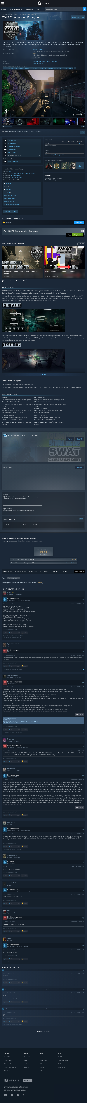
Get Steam (61, 1057)
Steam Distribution (10, 1067)
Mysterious (10, 739)
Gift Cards (7, 1071)
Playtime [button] (55, 571)
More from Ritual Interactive (23, 435)
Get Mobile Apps (63, 1060)
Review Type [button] (7, 571)
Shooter (21, 68)
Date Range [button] (44, 571)
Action (41, 68)
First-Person (35, 68)
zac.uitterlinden (12, 883)
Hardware (27, 1064)
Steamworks (8, 1064)
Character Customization (54, 68)
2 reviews (16, 646)
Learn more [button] (79, 222)
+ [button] (74, 68)
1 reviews (9, 824)
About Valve (27, 1057)
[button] (4, 9)
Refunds (42, 1071)
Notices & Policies (45, 1064)
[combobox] (64, 9)
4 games (9, 912)
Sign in (4, 131)
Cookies (42, 1067)
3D (45, 68)
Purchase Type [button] (20, 571)
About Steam (8, 1057)
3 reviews (9, 885)
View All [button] (81, 243)
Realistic (65, 68)
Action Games (13, 14)
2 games (9, 646)
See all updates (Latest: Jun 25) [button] (16, 281)
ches (8, 910)
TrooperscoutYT (12, 855)
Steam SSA (8, 1060)
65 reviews (18, 677)
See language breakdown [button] (10, 541)
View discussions (9, 201)
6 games (9, 741)
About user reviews (24, 541)
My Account (61, 1067)
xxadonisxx (11, 768)
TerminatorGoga (12, 675)
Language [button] (32, 571)
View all (81, 518)
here (37, 525)
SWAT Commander (16, 177)
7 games (9, 857)
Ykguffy (9, 938)
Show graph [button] (78, 571)
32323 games (10, 770)
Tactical (71, 68)
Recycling (27, 1067)
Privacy (42, 1057)
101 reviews (17, 857)
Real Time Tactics (12, 68)
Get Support (61, 1064)
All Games (5, 14)
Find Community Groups (11, 204)
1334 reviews (18, 594)
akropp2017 (11, 822)
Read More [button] (79, 714)
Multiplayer (27, 68)
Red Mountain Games (39, 61)
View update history (10, 195)
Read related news (9, 198)
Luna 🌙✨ (10, 592)
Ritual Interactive (52, 61)
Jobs (25, 1060)
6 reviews (9, 940)
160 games (10, 677)
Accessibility (43, 1060)
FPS (5, 68)
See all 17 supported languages (54, 155)
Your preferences (37, 541)
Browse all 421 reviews (43, 1031)
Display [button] (65, 571)
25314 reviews (20, 770)
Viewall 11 (80, 165)
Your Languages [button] (12, 578)
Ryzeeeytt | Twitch (13, 644)
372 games (10, 594)
